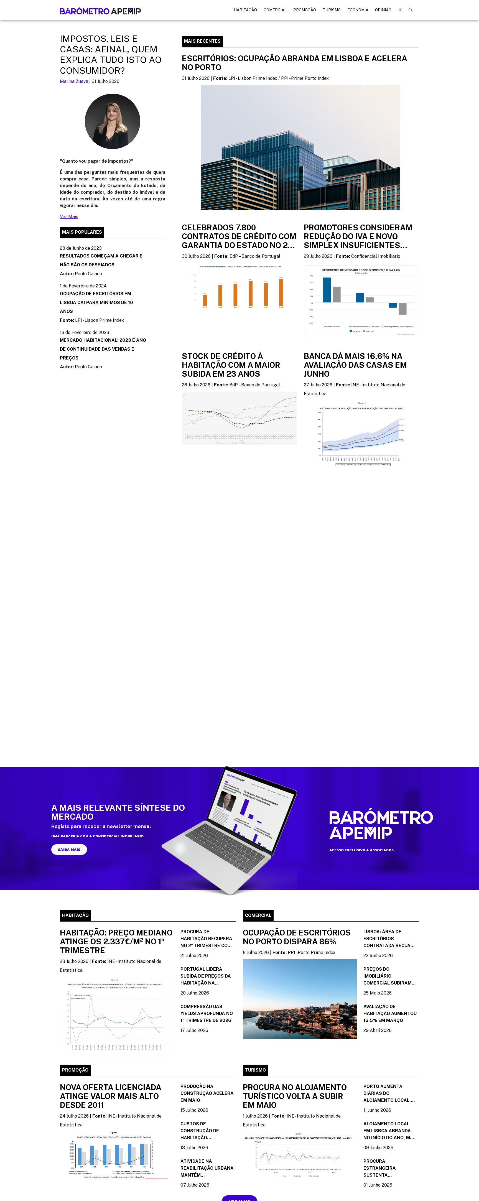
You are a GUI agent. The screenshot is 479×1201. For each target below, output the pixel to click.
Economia (357, 10)
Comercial (275, 10)
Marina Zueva (74, 81)
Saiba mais (69, 849)
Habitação (245, 10)
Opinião (383, 10)
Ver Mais (69, 216)
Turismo (332, 10)
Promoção (304, 10)
